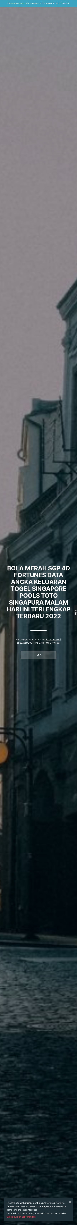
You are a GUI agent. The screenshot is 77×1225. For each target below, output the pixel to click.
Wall (75, 612)
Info (38, 655)
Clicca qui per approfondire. (21, 1216)
